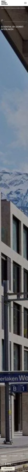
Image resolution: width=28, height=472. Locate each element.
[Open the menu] (25, 3)
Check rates (8, 469)
